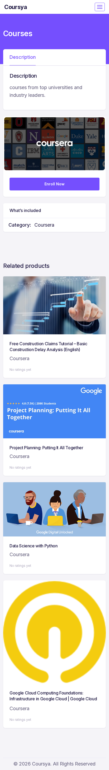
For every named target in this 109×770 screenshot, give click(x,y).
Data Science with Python (34, 545)
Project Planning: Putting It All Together (46, 447)
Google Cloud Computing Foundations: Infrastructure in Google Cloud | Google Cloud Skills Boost (53, 698)
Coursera (44, 225)
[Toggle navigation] (100, 7)
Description (23, 57)
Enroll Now (54, 184)
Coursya (15, 6)
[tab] (23, 57)
